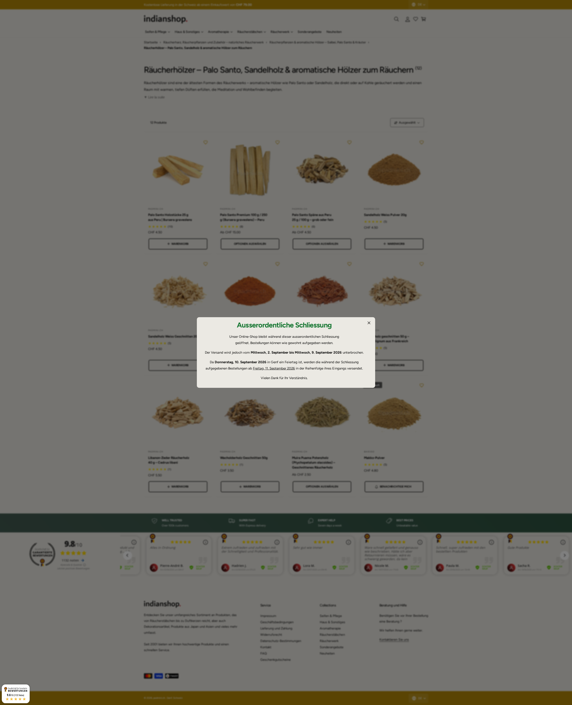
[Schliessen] (369, 323)
